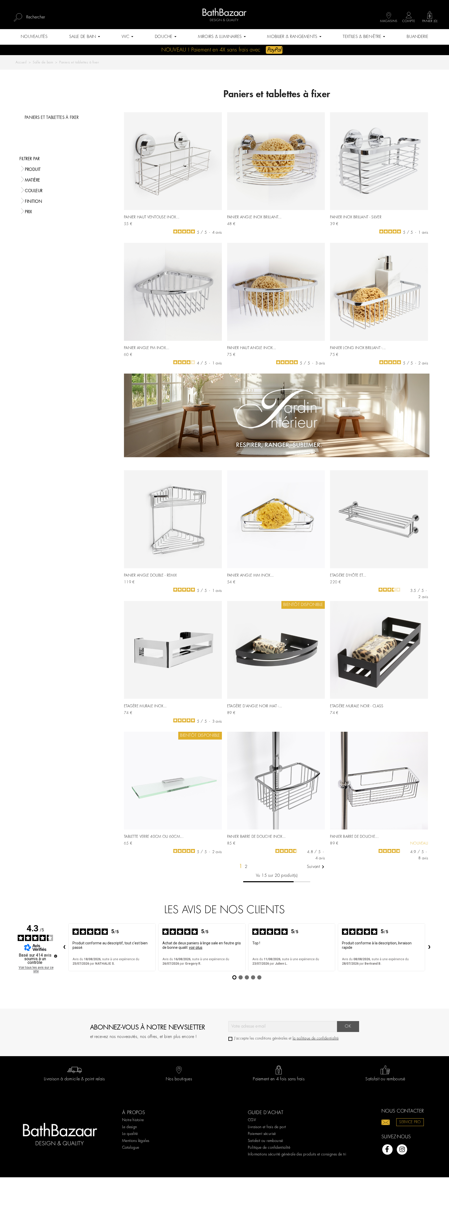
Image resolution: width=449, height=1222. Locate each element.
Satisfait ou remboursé (265, 1141)
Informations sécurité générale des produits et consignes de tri (297, 1154)
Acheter (212, 222)
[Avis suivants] (429, 947)
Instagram (402, 1149)
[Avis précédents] (64, 947)
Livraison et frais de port (267, 1127)
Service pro (410, 1122)
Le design (129, 1127)
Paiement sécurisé (262, 1134)
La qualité (130, 1134)
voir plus (195, 947)
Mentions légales (135, 1141)
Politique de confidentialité (269, 1148)
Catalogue (130, 1148)
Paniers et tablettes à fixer (51, 118)
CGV (252, 1120)
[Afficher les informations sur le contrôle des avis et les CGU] (56, 956)
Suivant (316, 867)
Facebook (387, 1149)
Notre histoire (133, 1120)
